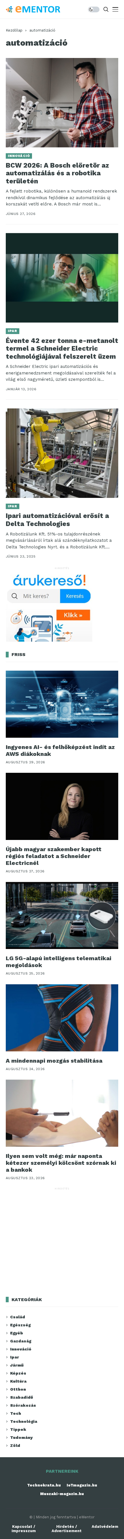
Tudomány (21, 1437)
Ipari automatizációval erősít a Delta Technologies (57, 520)
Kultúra (18, 1381)
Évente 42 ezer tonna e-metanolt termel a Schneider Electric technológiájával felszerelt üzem (62, 348)
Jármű (17, 1365)
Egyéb (16, 1333)
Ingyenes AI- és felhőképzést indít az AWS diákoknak (60, 750)
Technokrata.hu (44, 1485)
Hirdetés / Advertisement (67, 1528)
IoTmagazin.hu (82, 1485)
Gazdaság (20, 1341)
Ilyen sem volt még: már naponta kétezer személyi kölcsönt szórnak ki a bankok (61, 1162)
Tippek (18, 1429)
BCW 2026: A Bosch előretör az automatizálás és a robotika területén (57, 173)
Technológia (23, 1421)
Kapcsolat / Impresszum (24, 1528)
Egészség (20, 1325)
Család (17, 1317)
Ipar (12, 331)
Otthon (18, 1389)
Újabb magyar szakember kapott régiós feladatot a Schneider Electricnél (54, 856)
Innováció (19, 156)
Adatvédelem (105, 1526)
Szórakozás (23, 1405)
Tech (15, 1413)
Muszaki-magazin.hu (62, 1494)
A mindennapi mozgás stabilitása (54, 1060)
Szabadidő (21, 1397)
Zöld (15, 1445)
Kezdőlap (14, 30)
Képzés (18, 1373)
